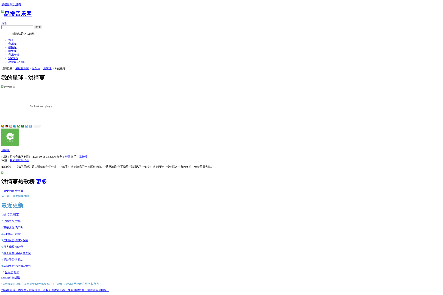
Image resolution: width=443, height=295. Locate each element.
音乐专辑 (13, 54)
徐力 (21, 259)
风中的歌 (9, 191)
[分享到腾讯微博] (14, 126)
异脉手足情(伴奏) (14, 266)
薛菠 (18, 233)
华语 (67, 156)
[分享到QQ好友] (6, 126)
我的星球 (15, 160)
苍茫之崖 (9, 227)
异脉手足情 (10, 259)
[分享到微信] (18, 126)
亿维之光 (9, 221)
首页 (11, 40)
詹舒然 (19, 246)
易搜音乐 (6, 33)
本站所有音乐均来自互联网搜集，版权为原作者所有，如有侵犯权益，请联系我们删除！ (55, 290)
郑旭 (18, 221)
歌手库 (12, 51)
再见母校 (9, 246)
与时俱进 (9, 233)
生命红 (9, 272)
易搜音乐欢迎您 (11, 4)
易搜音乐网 (22, 68)
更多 (41, 181)
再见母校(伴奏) (12, 253)
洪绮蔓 (47, 68)
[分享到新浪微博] (10, 126)
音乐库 (12, 43)
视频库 (12, 47)
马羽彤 (19, 227)
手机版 (16, 277)
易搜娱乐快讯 (16, 61)
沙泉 (16, 272)
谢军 (16, 214)
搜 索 (38, 27)
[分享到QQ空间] (2, 126)
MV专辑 (13, 58)
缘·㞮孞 (8, 214)
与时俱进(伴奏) (12, 240)
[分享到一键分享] (26, 126)
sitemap (5, 277)
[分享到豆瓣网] (22, 126)
